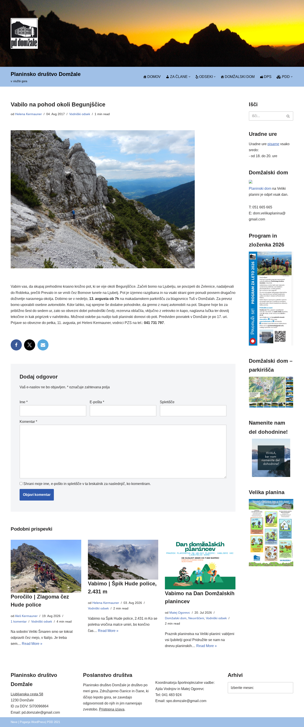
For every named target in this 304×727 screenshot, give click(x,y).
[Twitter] (29, 344)
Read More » (32, 644)
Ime (24, 402)
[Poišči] (288, 116)
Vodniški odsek (79, 114)
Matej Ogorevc (179, 612)
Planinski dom (260, 188)
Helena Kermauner (28, 114)
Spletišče (167, 402)
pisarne (273, 144)
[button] (189, 76)
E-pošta (97, 402)
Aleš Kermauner (26, 616)
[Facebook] (16, 344)
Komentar (28, 422)
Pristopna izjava (111, 709)
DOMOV (154, 77)
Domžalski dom (175, 618)
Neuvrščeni (196, 618)
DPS (268, 77)
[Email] (43, 344)
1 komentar (19, 621)
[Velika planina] (271, 565)
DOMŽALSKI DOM (240, 77)
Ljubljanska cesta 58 (27, 694)
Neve (14, 722)
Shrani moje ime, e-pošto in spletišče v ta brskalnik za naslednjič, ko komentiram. (87, 484)
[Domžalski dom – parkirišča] (271, 406)
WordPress (38, 722)
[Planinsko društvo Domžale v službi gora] (24, 33)
